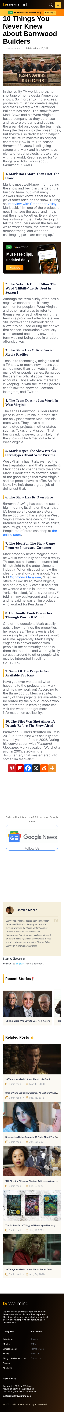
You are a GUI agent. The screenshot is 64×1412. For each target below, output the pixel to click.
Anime (6, 1353)
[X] (36, 768)
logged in (20, 964)
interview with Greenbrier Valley (32, 204)
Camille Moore (13, 48)
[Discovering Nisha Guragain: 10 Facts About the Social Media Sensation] (32, 1117)
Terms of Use (37, 1349)
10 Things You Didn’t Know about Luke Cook (27, 1079)
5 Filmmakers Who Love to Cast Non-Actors (28, 1021)
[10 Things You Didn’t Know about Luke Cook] (32, 1059)
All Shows (7, 1368)
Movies (6, 1344)
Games (6, 1363)
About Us (35, 1353)
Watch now (49, 13)
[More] (52, 768)
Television (8, 1339)
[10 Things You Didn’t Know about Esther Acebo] (32, 1249)
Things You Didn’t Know (14, 1358)
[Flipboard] (20, 768)
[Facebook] (28, 768)
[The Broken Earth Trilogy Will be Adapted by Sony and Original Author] (32, 1205)
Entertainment (10, 1349)
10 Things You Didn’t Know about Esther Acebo (29, 1269)
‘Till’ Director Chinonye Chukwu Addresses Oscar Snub (33, 1181)
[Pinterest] (12, 768)
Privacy (34, 1339)
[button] (58, 5)
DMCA (33, 1344)
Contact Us (36, 1358)
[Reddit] (44, 768)
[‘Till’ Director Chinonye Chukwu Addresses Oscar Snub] (32, 1161)
